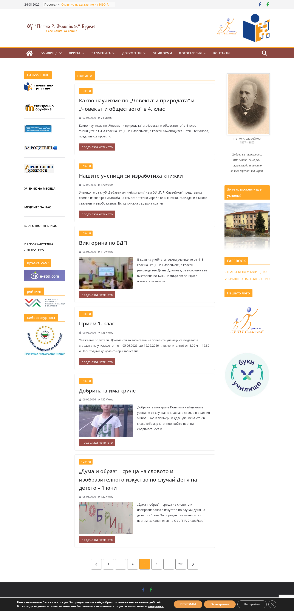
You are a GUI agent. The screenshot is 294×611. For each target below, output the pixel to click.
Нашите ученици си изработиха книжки (131, 175)
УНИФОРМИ (162, 53)
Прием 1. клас (97, 323)
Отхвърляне (219, 604)
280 (180, 564)
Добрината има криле (107, 390)
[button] (59, 53)
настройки (156, 606)
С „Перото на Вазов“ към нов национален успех (83, 6)
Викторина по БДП (103, 242)
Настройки (252, 604)
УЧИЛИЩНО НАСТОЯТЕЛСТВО (247, 279)
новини (86, 90)
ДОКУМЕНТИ (132, 53)
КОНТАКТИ (221, 53)
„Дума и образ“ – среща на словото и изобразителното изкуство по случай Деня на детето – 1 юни (138, 479)
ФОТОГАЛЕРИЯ (190, 53)
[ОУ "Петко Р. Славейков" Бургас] (29, 53)
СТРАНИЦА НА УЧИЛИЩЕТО (245, 272)
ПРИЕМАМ (188, 604)
